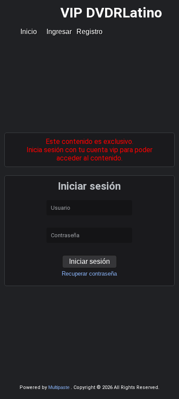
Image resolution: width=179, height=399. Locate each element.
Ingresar (59, 31)
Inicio (28, 31)
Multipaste (59, 387)
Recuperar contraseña (89, 273)
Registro (89, 31)
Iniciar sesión (89, 261)
